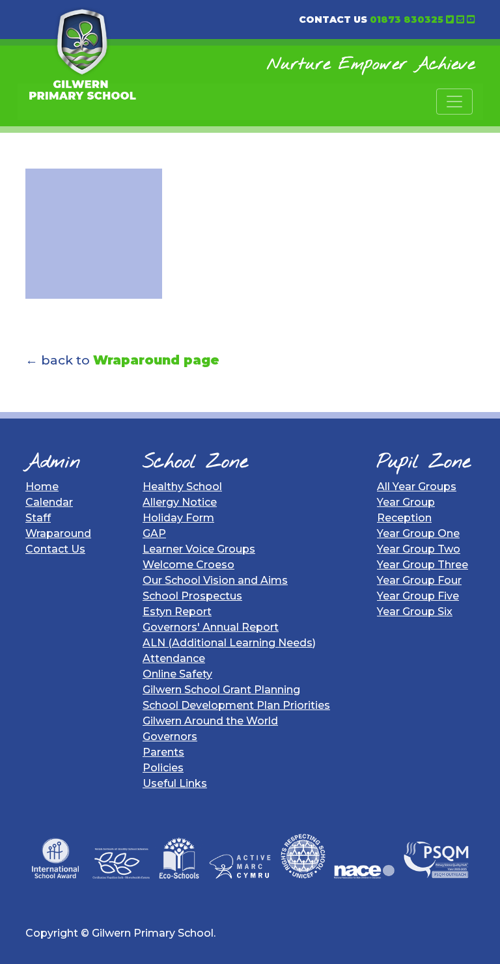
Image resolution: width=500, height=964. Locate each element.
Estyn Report (177, 611)
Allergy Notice (180, 502)
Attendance (174, 658)
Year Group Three (422, 564)
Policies (163, 768)
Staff (38, 518)
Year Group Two (418, 549)
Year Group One (418, 533)
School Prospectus (192, 596)
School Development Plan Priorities (236, 705)
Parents (163, 752)
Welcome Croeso (188, 564)
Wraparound (58, 533)
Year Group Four (419, 580)
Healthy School (182, 486)
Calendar (49, 502)
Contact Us (55, 549)
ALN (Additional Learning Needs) (229, 643)
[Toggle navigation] (454, 102)
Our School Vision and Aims (215, 580)
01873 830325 (406, 19)
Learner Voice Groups (199, 549)
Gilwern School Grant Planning (221, 689)
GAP (154, 533)
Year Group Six (414, 611)
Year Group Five (418, 596)
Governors (170, 736)
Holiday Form (178, 518)
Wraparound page (156, 360)
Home (42, 486)
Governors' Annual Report (211, 627)
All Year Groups (416, 486)
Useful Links (175, 783)
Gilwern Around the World (210, 721)
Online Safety (177, 674)
